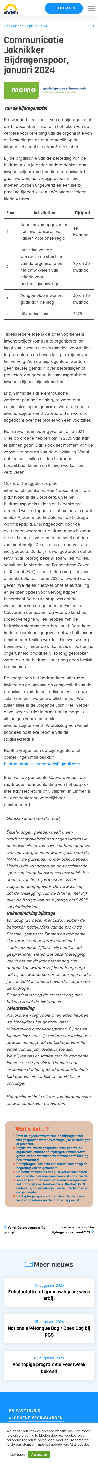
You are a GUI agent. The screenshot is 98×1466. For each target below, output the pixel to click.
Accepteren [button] (39, 1454)
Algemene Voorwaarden (36, 1417)
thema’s (66, 8)
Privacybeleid (25, 1410)
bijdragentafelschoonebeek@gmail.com (42, 764)
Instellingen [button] (16, 1454)
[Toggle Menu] (91, 8)
